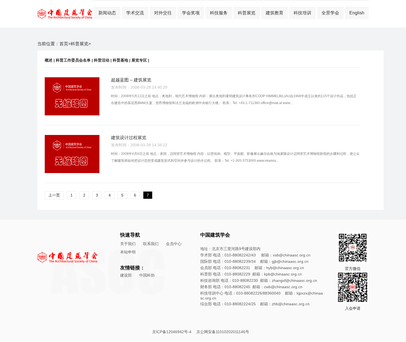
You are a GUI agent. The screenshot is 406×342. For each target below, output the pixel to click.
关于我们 (128, 244)
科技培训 (302, 12)
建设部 (126, 275)
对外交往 (163, 12)
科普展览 (246, 12)
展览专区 (139, 60)
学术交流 (135, 12)
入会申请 (352, 308)
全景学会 (330, 12)
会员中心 (173, 244)
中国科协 (147, 275)
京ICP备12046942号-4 (171, 332)
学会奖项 (191, 12)
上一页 (54, 195)
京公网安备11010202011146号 (222, 332)
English (356, 12)
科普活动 (101, 60)
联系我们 (151, 244)
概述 (48, 60)
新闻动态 (107, 12)
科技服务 (219, 12)
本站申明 (128, 252)
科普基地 (120, 60)
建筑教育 (274, 12)
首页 (63, 43)
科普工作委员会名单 (73, 60)
